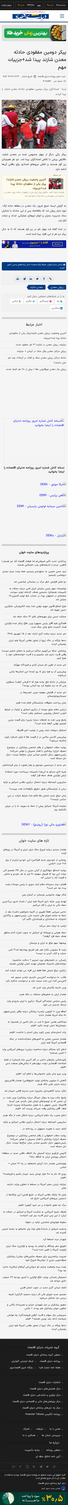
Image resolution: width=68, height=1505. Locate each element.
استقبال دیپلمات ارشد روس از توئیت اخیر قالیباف (41, 730)
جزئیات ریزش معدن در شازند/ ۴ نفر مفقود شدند (41, 345)
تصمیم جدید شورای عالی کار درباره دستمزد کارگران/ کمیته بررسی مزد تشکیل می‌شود (37, 1296)
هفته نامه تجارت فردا (49, 1367)
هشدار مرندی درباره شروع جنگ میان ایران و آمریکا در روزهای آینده (34, 851)
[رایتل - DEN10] (34, 535)
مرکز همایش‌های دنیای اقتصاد (45, 1389)
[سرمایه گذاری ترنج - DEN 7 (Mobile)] (34, 33)
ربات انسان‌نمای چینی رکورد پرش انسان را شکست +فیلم (38, 1032)
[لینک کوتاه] (50, 279)
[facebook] (44, 279)
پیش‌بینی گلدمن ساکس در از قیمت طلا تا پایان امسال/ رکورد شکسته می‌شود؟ (35, 739)
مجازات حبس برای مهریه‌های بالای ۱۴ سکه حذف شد (39, 617)
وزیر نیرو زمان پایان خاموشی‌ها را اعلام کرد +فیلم (41, 1074)
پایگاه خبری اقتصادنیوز (21, 1367)
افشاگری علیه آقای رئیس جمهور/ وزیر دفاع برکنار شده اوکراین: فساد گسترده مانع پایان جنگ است (35, 625)
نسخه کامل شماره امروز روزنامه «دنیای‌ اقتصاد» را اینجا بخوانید (34, 470)
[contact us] (20, 1466)
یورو (33, 5)
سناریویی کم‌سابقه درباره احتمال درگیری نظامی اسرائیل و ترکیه (34, 782)
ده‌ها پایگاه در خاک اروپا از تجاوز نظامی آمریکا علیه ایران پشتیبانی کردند (37, 642)
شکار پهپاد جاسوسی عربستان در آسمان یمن (44, 895)
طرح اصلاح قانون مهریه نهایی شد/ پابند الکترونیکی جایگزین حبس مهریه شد (35, 608)
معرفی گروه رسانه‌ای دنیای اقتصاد (43, 1355)
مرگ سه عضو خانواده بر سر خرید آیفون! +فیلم (42, 1205)
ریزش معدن (57, 287)
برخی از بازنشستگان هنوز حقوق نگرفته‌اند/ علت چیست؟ (37, 789)
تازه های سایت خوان (34, 840)
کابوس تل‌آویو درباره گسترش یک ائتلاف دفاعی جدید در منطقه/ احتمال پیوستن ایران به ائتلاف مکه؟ (34, 1155)
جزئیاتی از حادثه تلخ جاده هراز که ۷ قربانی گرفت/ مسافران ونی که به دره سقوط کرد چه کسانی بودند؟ (36, 684)
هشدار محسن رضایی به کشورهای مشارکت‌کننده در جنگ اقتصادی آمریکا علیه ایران (37, 1041)
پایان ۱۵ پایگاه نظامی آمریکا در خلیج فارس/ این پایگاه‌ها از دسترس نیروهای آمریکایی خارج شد (36, 1196)
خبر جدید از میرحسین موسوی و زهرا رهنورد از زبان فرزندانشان (34, 765)
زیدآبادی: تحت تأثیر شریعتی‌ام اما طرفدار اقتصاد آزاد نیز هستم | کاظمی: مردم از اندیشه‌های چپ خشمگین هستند (34, 563)
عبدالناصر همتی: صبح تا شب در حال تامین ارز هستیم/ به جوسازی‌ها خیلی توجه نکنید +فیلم (37, 1023)
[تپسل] (3, 242)
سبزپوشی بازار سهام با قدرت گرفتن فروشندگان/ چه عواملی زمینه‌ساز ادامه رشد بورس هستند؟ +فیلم (36, 1317)
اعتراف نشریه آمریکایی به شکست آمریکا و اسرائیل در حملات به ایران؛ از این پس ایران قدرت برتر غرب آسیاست (34, 1213)
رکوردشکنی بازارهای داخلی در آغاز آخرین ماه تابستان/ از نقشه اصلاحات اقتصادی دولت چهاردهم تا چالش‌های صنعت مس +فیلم (35, 1063)
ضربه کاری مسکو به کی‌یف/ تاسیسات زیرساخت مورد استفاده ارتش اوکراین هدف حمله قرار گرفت (35, 773)
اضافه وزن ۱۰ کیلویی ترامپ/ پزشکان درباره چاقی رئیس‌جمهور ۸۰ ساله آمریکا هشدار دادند (34, 1013)
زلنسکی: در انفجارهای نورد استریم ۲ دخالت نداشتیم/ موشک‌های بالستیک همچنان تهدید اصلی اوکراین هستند (37, 962)
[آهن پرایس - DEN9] (34, 495)
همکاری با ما (28, 1435)
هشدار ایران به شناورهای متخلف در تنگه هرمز (42, 994)
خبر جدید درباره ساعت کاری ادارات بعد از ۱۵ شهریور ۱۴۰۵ (36, 634)
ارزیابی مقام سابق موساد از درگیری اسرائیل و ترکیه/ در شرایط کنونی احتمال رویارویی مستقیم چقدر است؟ (35, 711)
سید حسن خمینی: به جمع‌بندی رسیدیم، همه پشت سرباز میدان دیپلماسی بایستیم (34, 573)
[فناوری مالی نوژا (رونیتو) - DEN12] (34, 825)
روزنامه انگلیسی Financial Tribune (42, 1414)
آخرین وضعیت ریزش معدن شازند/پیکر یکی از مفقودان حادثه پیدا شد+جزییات (26, 184)
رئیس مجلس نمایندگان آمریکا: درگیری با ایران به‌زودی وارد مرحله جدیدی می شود (36, 1003)
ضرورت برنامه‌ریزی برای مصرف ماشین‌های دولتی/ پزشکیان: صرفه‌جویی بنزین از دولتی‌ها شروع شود (36, 1258)
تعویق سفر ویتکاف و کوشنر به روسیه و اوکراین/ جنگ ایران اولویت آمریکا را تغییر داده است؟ (36, 1248)
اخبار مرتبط (34, 324)
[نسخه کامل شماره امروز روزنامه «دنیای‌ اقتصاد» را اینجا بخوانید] (34, 441)
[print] (18, 279)
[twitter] (37, 279)
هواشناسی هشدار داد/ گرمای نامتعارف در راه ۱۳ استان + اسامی (37, 1165)
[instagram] (54, 1466)
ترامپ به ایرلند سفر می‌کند (52, 926)
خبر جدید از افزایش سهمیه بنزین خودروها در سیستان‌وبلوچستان (43, 694)
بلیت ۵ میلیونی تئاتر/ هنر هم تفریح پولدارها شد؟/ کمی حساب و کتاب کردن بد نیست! (37, 951)
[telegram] (24, 279)
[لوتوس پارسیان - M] (34, 1498)
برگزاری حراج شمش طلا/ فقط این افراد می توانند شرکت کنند (35, 970)
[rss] (34, 1466)
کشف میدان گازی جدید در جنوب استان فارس (43, 1288)
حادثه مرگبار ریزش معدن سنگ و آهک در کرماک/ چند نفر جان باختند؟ (37, 360)
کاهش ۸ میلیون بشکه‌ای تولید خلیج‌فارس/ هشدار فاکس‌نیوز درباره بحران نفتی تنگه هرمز (35, 1082)
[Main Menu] (62, 16)
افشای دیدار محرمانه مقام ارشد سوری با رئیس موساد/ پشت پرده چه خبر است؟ (35, 886)
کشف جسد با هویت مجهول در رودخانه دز (44, 1129)
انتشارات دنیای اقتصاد (49, 1382)
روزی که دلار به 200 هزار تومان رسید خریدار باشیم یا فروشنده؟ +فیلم (34, 1176)
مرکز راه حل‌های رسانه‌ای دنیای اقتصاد (41, 1408)
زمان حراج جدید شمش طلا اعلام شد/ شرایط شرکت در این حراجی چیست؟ (36, 797)
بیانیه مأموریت (32, 1450)
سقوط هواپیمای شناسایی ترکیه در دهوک (45, 1222)
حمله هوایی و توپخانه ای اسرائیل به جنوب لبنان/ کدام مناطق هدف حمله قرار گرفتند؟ (35, 934)
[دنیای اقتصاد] (31, 16)
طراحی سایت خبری (53, 1488)
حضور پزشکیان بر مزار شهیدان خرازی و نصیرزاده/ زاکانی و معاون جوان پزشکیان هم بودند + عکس (36, 1306)
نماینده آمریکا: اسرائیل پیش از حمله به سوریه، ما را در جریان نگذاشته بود (35, 808)
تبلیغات (39, 1429)
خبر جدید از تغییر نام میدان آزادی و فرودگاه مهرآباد (39, 665)
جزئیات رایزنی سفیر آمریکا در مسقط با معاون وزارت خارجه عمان (36, 1186)
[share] (27, 1466)
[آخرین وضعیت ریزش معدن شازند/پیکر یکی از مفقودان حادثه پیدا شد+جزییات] (56, 183)
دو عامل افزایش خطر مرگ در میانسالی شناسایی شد (40, 582)
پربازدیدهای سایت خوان (34, 552)
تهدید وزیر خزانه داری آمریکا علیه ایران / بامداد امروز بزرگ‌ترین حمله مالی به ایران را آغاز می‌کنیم (34, 903)
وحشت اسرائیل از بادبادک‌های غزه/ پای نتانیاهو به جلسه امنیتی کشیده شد (34, 1231)
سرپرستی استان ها (51, 1435)
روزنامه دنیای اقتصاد (50, 1361)
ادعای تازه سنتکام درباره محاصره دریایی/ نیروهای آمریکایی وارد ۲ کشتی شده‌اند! (34, 1051)
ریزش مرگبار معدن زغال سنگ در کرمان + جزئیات (41, 351)
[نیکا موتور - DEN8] (34, 484)
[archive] (14, 1466)
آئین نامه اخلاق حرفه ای (48, 1456)
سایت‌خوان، (51, 264)
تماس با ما (55, 1429)
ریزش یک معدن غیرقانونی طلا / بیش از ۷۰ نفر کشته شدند (36, 369)
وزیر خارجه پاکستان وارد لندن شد (49, 988)
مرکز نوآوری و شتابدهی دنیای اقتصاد (41, 1395)
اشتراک (26, 1429)
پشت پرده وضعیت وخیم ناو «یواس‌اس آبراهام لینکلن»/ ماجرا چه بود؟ (34, 1268)
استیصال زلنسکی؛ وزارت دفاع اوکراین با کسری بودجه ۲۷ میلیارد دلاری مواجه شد (34, 1279)
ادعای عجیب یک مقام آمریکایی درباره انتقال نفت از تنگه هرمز (34, 1115)
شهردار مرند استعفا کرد (54, 1239)
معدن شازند (36, 287)
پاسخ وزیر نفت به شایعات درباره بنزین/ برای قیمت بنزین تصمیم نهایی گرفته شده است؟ (37, 721)
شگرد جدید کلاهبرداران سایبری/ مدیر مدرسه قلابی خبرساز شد (35, 1091)
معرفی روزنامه (53, 1450)
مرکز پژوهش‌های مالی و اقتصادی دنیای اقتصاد (36, 1401)
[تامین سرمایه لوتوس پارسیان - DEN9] (34, 512)
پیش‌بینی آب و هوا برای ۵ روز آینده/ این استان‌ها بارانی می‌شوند (37, 673)
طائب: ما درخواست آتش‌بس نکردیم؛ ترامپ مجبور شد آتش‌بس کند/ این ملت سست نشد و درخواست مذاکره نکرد (36, 979)
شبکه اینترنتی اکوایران (22, 1361)
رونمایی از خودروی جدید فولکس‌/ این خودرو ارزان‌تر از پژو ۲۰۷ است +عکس (36, 862)
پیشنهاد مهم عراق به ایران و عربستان (47, 943)
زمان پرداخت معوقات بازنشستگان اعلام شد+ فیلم (41, 703)
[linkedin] (31, 279)
